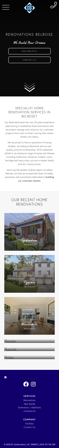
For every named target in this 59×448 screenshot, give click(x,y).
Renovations (29, 400)
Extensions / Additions (29, 407)
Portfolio (29, 423)
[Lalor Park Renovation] (29, 349)
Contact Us (29, 60)
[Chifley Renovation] (29, 357)
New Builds (29, 404)
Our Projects (29, 51)
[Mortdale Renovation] (29, 341)
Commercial (30, 411)
